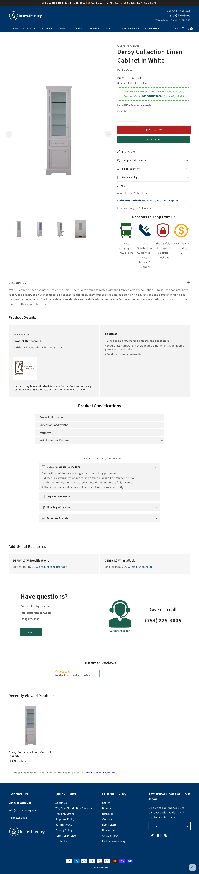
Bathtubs (28, 28)
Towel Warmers (129, 28)
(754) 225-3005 (180, 15)
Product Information (51, 417)
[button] (177, 28)
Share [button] (124, 186)
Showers (46, 28)
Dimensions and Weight (53, 425)
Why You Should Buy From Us (102, 772)
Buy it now (153, 139)
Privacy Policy (63, 830)
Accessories (151, 28)
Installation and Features (54, 440)
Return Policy (63, 825)
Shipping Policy (65, 819)
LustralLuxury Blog (114, 841)
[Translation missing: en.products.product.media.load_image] (19, 229)
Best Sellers (109, 825)
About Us (61, 803)
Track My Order (64, 814)
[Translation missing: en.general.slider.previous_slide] (8, 134)
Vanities (93, 28)
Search (106, 803)
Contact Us (62, 841)
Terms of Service (65, 836)
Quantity (121, 111)
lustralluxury (102, 867)
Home (15, 28)
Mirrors (109, 28)
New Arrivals (110, 830)
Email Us (31, 632)
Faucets (63, 28)
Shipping (121, 83)
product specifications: (53, 567)
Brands (106, 808)
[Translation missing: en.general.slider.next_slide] (108, 134)
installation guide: (142, 567)
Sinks (77, 28)
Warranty (45, 433)
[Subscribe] (186, 826)
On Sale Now (110, 836)
